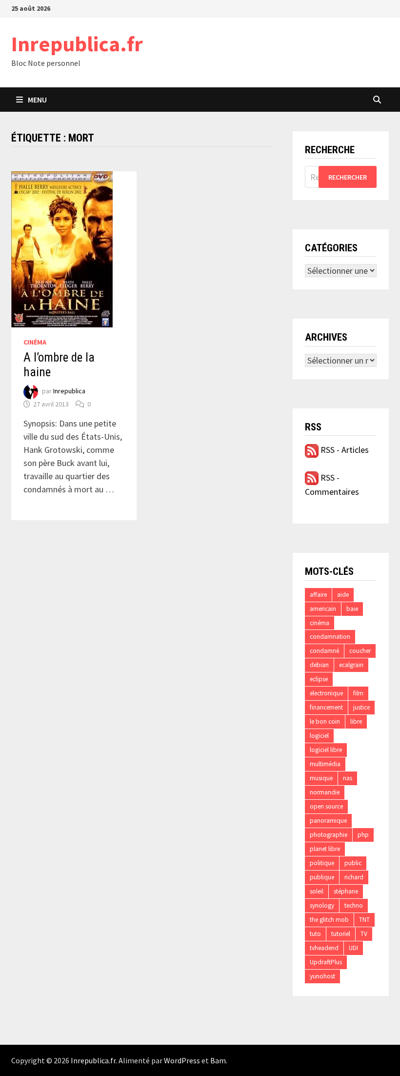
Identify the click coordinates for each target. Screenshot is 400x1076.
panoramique (328, 820)
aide (343, 594)
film (358, 693)
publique (322, 877)
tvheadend (324, 948)
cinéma (319, 623)
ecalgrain (351, 665)
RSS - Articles (344, 449)
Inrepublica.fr (77, 43)
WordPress (182, 1060)
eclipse (319, 679)
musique (321, 778)
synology (322, 905)
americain (323, 609)
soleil (316, 891)
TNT (364, 919)
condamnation (330, 636)
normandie (325, 792)
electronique (326, 693)
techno (353, 905)
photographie (328, 835)
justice (361, 707)
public (352, 863)
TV (363, 934)
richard (353, 877)
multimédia (325, 764)
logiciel (319, 735)
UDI (353, 948)
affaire (318, 594)
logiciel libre (326, 750)
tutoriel (340, 934)
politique (322, 863)
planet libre (325, 849)
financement (326, 707)
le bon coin (325, 721)
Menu (37, 99)
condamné (324, 651)
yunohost (322, 976)
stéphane (346, 891)
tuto (315, 934)
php (363, 835)
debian (319, 665)
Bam (218, 1060)
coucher (360, 651)
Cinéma (34, 342)
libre (356, 721)
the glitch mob (329, 919)
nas (347, 778)
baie (352, 609)
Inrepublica (69, 391)
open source (326, 806)
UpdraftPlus (326, 962)
